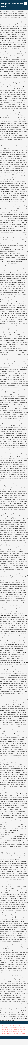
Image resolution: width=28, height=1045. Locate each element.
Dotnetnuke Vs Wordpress (12, 1029)
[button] (25, 2)
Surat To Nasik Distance (20, 1033)
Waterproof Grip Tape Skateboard (10, 1025)
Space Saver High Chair (14, 1031)
